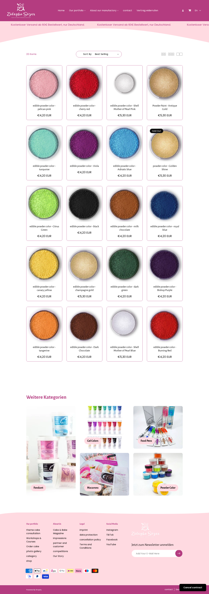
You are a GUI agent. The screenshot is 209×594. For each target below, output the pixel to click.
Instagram (112, 529)
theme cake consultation (33, 531)
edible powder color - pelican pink (44, 107)
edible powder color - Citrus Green (44, 228)
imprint (84, 529)
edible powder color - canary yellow (44, 288)
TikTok (110, 534)
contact (169, 589)
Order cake (32, 546)
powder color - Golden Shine (165, 168)
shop (29, 560)
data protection (89, 534)
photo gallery (33, 551)
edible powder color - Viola (84, 166)
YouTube (111, 544)
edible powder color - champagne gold (84, 288)
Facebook (112, 539)
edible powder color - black (84, 226)
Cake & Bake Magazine (60, 531)
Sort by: (87, 54)
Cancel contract (192, 587)
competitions (60, 551)
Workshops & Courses (33, 539)
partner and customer (60, 544)
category (31, 556)
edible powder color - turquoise (44, 168)
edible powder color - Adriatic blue (124, 168)
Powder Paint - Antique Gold (164, 107)
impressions (59, 538)
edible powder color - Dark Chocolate (84, 349)
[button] (77, 10)
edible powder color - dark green (125, 288)
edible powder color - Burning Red (164, 349)
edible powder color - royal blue (164, 228)
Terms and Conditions (86, 546)
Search (179, 589)
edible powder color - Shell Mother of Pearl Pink (124, 107)
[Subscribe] (179, 553)
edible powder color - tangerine (44, 349)
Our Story (58, 556)
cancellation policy (90, 539)
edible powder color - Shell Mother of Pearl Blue (124, 349)
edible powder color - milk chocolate (124, 228)
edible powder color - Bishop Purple (164, 288)
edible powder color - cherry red (84, 107)
